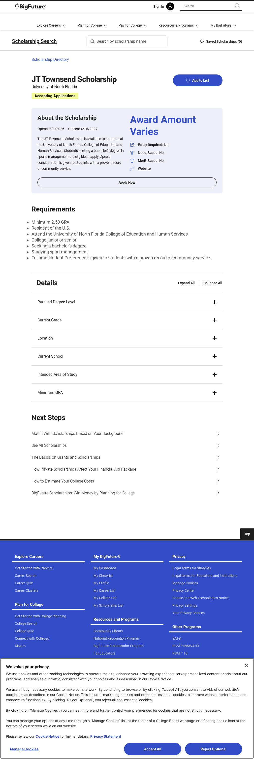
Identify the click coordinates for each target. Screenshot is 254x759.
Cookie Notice (47, 736)
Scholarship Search (34, 41)
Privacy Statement (105, 736)
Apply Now (127, 182)
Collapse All (212, 283)
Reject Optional (213, 749)
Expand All (186, 283)
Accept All (152, 749)
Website (144, 169)
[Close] (246, 665)
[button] (127, 302)
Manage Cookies (24, 749)
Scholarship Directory (50, 59)
